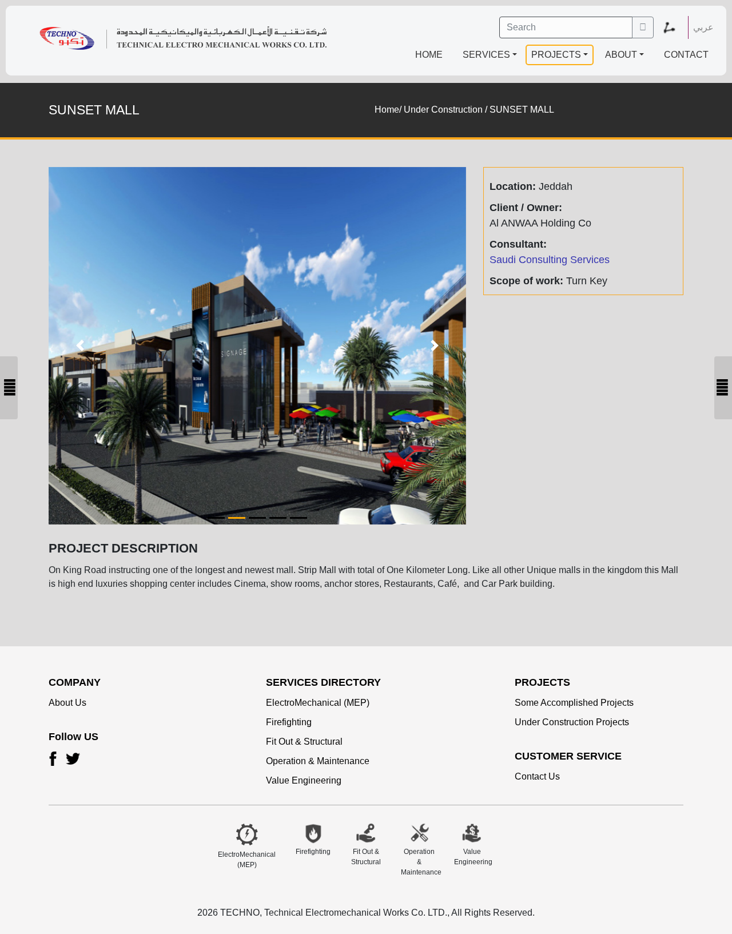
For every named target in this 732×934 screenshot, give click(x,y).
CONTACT (686, 54)
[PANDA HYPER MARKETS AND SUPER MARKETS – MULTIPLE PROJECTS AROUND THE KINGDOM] (723, 387)
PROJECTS (556, 54)
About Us (67, 703)
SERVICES (486, 54)
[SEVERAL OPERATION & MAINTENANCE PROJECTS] (9, 387)
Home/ (388, 109)
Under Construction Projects (572, 722)
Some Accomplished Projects (574, 703)
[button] (673, 27)
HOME (429, 54)
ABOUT (621, 54)
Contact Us (537, 776)
